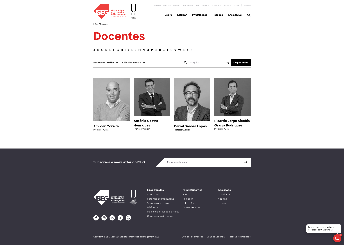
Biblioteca (152, 207)
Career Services (191, 207)
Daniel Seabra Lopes (190, 126)
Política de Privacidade (240, 237)
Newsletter (188, 5)
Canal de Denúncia (216, 237)
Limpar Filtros (240, 62)
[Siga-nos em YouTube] (128, 218)
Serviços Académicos (159, 203)
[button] (105, 63)
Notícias (167, 5)
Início (95, 24)
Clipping (176, 5)
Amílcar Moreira (106, 126)
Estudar (182, 15)
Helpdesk (227, 5)
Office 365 (188, 203)
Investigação (199, 15)
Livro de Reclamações (192, 237)
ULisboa (157, 5)
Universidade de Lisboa (160, 216)
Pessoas (218, 15)
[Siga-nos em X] (120, 218)
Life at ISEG (235, 15)
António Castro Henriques (146, 123)
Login (236, 5)
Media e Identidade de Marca (163, 211)
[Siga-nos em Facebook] (96, 218)
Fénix (185, 194)
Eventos (205, 5)
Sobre (168, 15)
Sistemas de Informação (160, 198)
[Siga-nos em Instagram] (104, 218)
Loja (197, 5)
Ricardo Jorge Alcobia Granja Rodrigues (232, 123)
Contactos (216, 5)
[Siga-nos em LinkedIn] (112, 218)
